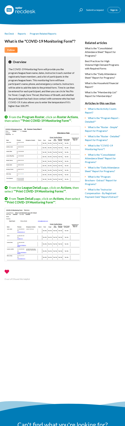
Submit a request (95, 9)
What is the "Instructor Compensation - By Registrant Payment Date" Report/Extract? (101, 193)
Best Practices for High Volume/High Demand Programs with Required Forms (102, 65)
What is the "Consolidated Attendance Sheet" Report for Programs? (100, 52)
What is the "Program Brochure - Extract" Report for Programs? (101, 180)
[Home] (20, 10)
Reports (22, 33)
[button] (79, 10)
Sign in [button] (114, 9)
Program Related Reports (43, 33)
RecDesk (9, 33)
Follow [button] (11, 49)
